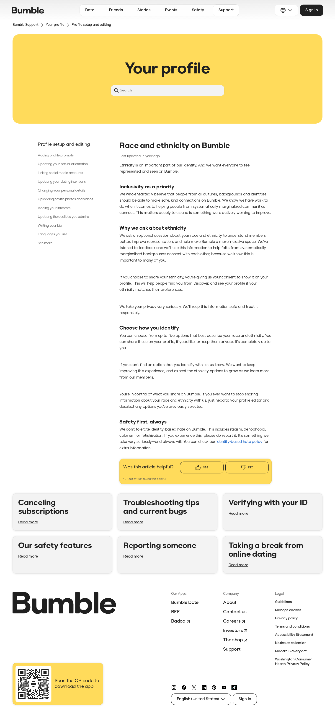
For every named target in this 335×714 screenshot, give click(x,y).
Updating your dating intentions (62, 182)
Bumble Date (185, 602)
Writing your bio (50, 226)
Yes (205, 467)
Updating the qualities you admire (63, 217)
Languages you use (52, 234)
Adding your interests (54, 208)
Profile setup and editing (91, 25)
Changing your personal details (61, 190)
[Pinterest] (214, 687)
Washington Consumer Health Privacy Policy (293, 662)
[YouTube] (224, 687)
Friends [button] (116, 10)
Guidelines (283, 602)
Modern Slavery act (291, 651)
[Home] (28, 10)
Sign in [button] (311, 10)
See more (45, 243)
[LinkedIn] (204, 687)
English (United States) (198, 699)
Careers (232, 621)
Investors (233, 630)
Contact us (235, 612)
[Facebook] (184, 687)
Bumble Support (26, 25)
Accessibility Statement (294, 635)
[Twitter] (194, 687)
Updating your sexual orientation (63, 164)
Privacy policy (286, 618)
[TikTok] (234, 687)
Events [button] (171, 10)
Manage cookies (288, 610)
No (250, 467)
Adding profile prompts (56, 155)
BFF (175, 612)
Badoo (178, 621)
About (230, 602)
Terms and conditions (292, 626)
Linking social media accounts (60, 173)
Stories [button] (143, 10)
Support (231, 649)
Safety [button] (198, 10)
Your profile (55, 25)
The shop (233, 640)
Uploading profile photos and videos (65, 199)
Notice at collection (291, 643)
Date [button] (89, 10)
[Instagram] (174, 687)
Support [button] (226, 10)
